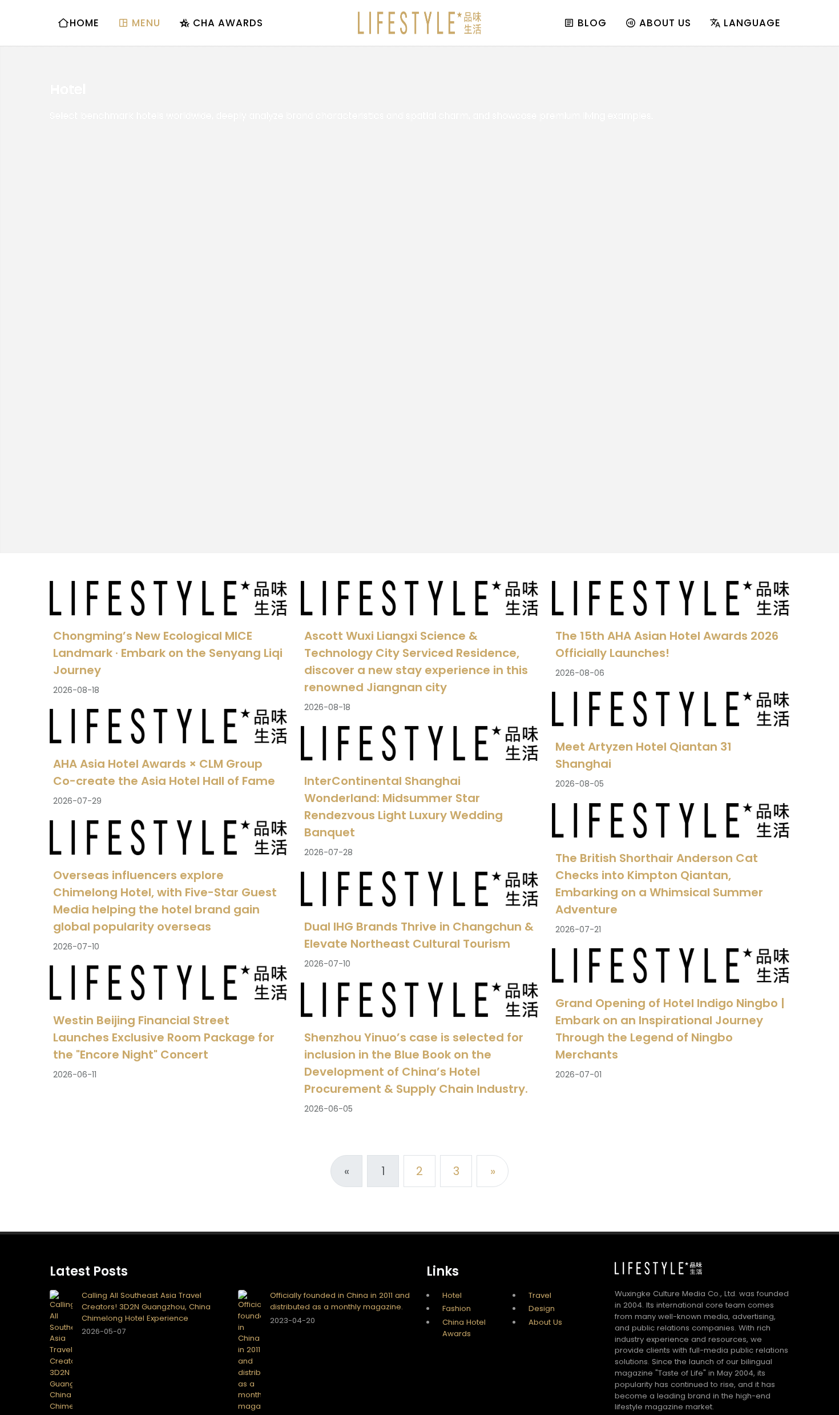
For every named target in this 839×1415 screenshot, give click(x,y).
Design (542, 1308)
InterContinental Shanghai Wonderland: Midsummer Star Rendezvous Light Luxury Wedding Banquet (403, 807)
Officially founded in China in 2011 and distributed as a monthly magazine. (340, 1301)
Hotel (452, 1295)
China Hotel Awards (464, 1328)
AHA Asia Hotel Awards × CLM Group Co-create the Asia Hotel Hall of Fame (164, 772)
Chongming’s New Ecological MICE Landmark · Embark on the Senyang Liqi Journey (168, 653)
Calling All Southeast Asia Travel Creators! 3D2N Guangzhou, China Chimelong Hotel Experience (146, 1307)
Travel (540, 1295)
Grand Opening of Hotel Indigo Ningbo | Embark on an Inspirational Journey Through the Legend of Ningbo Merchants (670, 1029)
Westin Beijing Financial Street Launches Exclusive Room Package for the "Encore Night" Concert (164, 1038)
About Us (545, 1322)
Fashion (456, 1308)
